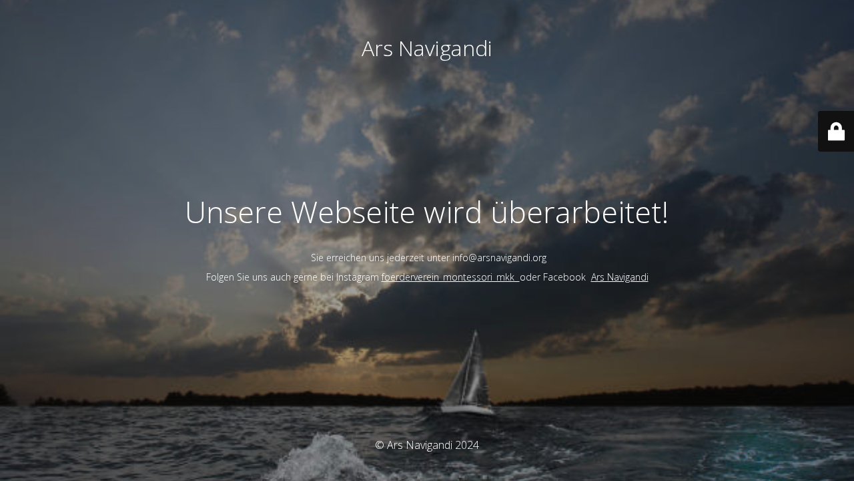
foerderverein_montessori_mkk (451, 277)
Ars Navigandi (620, 277)
